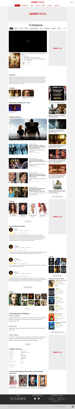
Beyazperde (60, 399)
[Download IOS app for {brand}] (35, 398)
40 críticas (21, 230)
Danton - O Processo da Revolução (26, 386)
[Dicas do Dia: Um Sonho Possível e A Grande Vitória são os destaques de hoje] (28, 129)
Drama (44, 53)
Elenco (11, 201)
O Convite (57, 305)
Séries (43, 5)
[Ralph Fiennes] (23, 208)
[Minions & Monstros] (51, 317)
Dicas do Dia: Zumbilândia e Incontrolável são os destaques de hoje (37, 161)
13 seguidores (16, 230)
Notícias (38, 5)
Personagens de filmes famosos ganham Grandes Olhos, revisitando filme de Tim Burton (37, 190)
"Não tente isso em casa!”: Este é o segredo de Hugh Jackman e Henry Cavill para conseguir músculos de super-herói (57, 116)
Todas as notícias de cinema (57, 196)
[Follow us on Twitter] (15, 398)
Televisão (49, 5)
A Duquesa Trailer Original (14, 97)
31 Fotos (27, 308)
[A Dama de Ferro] (32, 380)
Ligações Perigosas (43, 386)
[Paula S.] (11, 230)
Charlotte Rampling (41, 58)
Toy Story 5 (57, 297)
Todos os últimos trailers (57, 275)
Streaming (56, 5)
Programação (24, 5)
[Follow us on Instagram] (18, 398)
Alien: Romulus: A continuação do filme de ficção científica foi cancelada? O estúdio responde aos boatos (56, 131)
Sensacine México (55, 400)
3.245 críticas (23, 273)
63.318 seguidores (17, 273)
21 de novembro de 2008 (26, 53)
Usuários (23, 62)
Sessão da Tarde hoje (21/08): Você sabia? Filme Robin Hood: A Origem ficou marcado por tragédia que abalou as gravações (57, 146)
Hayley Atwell (42, 215)
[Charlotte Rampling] (32, 208)
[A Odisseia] (51, 292)
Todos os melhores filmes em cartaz (57, 332)
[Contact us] (24, 398)
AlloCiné (50, 397)
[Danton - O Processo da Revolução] (23, 380)
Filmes (17, 5)
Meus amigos (29, 62)
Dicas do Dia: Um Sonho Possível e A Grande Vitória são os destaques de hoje (28, 136)
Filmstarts (59, 397)
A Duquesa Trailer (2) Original (28, 97)
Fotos (11, 292)
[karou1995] (11, 260)
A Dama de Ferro (32, 386)
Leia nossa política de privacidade (60, 406)
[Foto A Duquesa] (15, 299)
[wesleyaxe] (11, 247)
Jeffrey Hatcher (27, 57)
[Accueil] (37, 2)
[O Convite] (51, 309)
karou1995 (16, 259)
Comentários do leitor (17, 226)
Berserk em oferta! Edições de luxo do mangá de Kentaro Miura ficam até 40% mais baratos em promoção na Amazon (57, 191)
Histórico (23, 54)
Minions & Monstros (59, 313)
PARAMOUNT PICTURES (25, 352)
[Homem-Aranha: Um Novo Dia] (51, 284)
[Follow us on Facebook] (11, 398)
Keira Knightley (27, 58)
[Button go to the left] (63, 28)
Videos (31, 5)
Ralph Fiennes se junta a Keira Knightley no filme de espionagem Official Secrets (37, 175)
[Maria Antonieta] (13, 380)
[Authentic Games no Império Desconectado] (51, 326)
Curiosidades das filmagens (19, 313)
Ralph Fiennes (34, 58)
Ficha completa (27, 221)
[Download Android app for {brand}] (39, 398)
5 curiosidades (23, 356)
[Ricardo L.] (11, 273)
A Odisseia (57, 288)
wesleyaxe (16, 246)
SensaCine (51, 399)
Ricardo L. (16, 272)
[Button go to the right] (65, 28)
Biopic (41, 53)
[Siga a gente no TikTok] (21, 398)
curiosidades (28, 344)
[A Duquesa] (14, 60)
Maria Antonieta (13, 386)
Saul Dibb (26, 56)
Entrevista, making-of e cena (19, 103)
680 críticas (23, 247)
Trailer (56, 286)
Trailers (12, 88)
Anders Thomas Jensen (35, 57)
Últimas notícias (15, 117)
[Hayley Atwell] (42, 208)
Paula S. (16, 229)
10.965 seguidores (17, 247)
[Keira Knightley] (13, 208)
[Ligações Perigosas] (42, 380)
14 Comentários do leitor (28, 287)
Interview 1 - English (13, 111)
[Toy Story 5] (51, 300)
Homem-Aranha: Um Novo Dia (60, 280)
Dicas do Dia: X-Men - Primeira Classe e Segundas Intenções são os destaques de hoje (37, 147)
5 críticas (15, 260)
